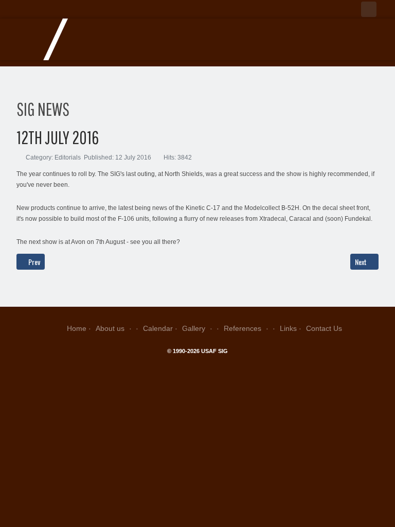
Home (76, 328)
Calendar (158, 328)
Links (288, 328)
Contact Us (324, 328)
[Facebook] (368, 9)
